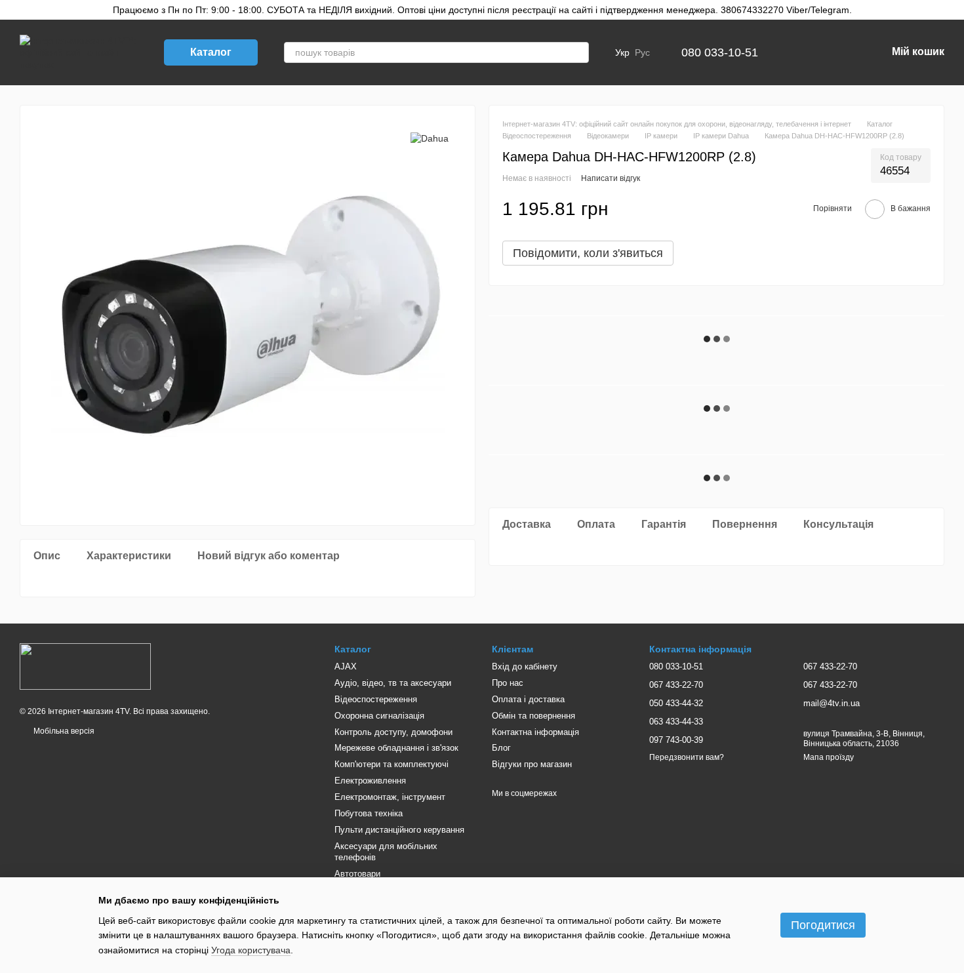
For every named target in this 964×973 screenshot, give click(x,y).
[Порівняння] (807, 52)
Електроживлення (370, 780)
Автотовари (357, 874)
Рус (642, 52)
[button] (953, 10)
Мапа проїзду (828, 757)
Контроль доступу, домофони (393, 732)
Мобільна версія (62, 731)
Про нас (507, 683)
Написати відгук (610, 178)
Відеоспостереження (375, 699)
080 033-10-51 (719, 52)
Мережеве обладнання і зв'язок (396, 748)
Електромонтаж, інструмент (389, 797)
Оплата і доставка (528, 699)
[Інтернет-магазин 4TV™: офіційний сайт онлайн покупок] (85, 665)
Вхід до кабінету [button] (524, 666)
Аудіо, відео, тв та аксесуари (392, 683)
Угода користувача (251, 950)
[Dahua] (429, 138)
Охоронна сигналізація (379, 716)
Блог (501, 748)
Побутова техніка (368, 813)
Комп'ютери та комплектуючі (391, 764)
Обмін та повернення (533, 716)
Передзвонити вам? (686, 757)
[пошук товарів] (578, 52)
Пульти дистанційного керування (399, 830)
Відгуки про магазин (532, 764)
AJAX (345, 666)
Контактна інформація (535, 732)
